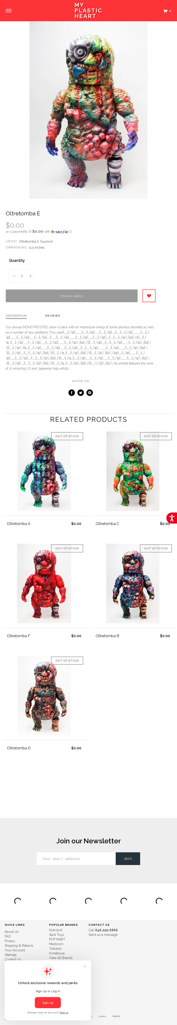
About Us (11, 932)
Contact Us (13, 959)
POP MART (57, 939)
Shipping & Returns (19, 945)
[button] (81, 231)
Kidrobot (55, 930)
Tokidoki (55, 948)
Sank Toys (56, 935)
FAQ (8, 936)
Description (16, 315)
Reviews (52, 315)
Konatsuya (57, 953)
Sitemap (11, 955)
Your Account (15, 950)
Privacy (10, 941)
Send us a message (103, 935)
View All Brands (61, 958)
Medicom (56, 944)
